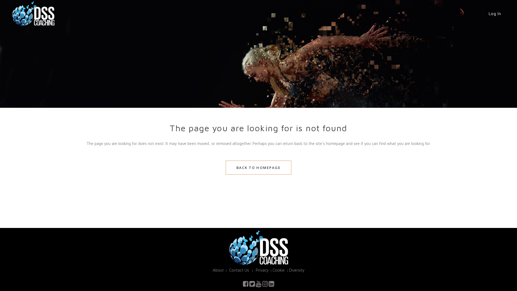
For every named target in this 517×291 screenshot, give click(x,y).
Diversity (297, 270)
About (218, 270)
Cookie (279, 270)
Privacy (262, 270)
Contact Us (239, 270)
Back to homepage (258, 167)
